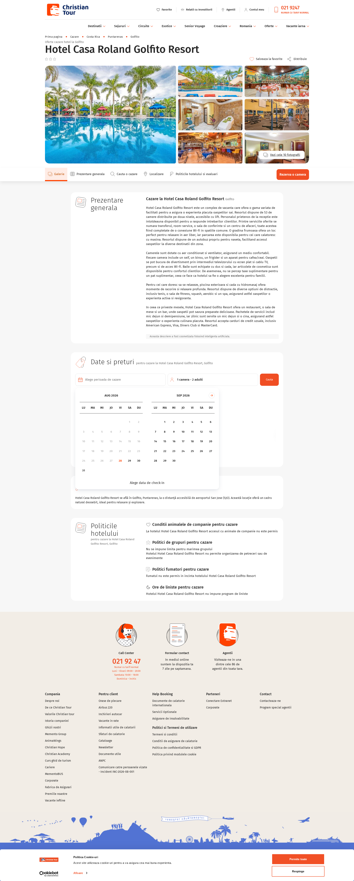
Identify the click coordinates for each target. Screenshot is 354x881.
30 (138, 460)
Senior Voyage (195, 26)
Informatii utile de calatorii (117, 727)
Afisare (78, 873)
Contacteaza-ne (270, 701)
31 (83, 470)
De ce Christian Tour (58, 707)
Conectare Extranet (219, 701)
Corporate (51, 780)
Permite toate (298, 859)
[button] (298, 59)
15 (129, 441)
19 (102, 451)
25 (92, 460)
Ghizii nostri (53, 727)
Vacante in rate (109, 721)
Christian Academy (57, 754)
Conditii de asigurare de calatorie (174, 741)
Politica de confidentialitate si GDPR (176, 747)
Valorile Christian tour (59, 714)
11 (93, 441)
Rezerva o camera (293, 175)
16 (138, 441)
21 (120, 451)
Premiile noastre (56, 794)
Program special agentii (275, 707)
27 (111, 460)
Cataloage (105, 740)
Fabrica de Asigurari (58, 787)
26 (101, 460)
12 (102, 441)
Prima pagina (54, 36)
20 (111, 451)
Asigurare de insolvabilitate (170, 718)
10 (83, 441)
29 (129, 460)
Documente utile (110, 754)
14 (120, 441)
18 (92, 451)
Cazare (74, 36)
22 (129, 451)
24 (83, 460)
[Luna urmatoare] (212, 395)
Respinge (298, 871)
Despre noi (52, 701)
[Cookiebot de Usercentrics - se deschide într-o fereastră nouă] (49, 874)
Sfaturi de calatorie (112, 734)
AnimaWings (53, 740)
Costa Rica (93, 36)
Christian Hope (55, 747)
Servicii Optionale (164, 712)
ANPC (102, 760)
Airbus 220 (105, 707)
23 (138, 451)
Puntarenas (115, 36)
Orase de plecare (110, 701)
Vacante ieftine (55, 800)
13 (111, 441)
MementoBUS (54, 774)
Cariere (50, 767)
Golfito (135, 36)
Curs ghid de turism (58, 760)
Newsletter (106, 747)
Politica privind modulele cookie (174, 754)
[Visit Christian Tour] (67, 10)
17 (83, 451)
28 (120, 460)
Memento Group (55, 734)
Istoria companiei (57, 721)
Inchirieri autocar (110, 714)
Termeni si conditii (164, 734)
